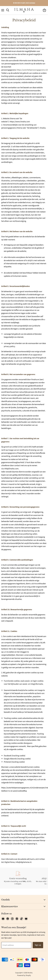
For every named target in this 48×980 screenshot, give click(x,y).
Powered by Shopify (24, 975)
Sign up (38, 945)
